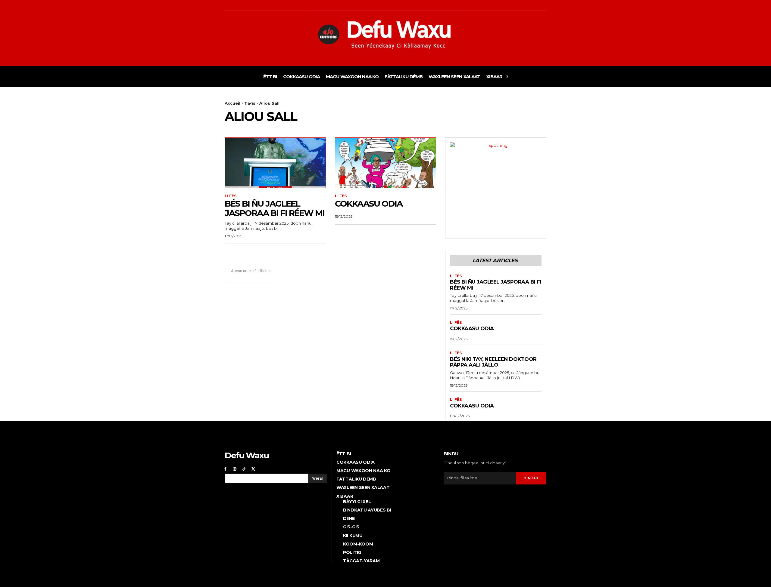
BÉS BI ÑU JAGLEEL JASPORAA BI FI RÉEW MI (274, 208)
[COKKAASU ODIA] (385, 162)
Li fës (230, 196)
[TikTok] (244, 469)
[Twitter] (253, 469)
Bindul (531, 477)
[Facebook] (225, 469)
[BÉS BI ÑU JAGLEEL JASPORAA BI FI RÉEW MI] (275, 162)
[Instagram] (235, 469)
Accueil (232, 103)
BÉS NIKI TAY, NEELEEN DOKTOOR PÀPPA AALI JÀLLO (493, 362)
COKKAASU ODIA (368, 203)
